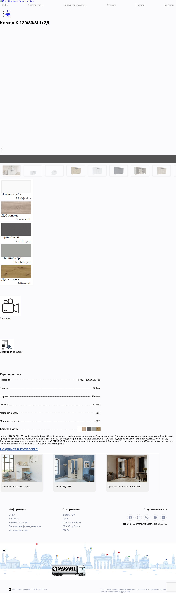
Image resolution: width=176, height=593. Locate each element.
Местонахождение (18, 530)
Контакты (169, 5)
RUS (8, 13)
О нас (12, 515)
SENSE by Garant (71, 526)
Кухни (65, 518)
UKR (8, 11)
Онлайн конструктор (74, 5)
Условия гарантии (18, 522)
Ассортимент (34, 5)
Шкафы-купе (69, 515)
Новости (140, 5)
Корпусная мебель (72, 522)
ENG (8, 16)
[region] (88, 103)
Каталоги (111, 5)
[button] (88, 148)
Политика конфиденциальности (25, 526)
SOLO (5, 5)
